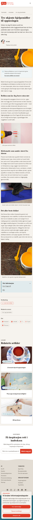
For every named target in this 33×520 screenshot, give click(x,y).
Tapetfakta (21, 485)
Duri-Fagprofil (7, 286)
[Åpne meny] (30, 3)
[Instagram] (11, 489)
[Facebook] (7, 489)
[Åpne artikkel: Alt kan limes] (16, 407)
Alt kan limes (17, 420)
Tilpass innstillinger (16, 511)
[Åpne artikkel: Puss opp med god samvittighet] (16, 381)
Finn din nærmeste (23, 473)
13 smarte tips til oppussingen (16, 367)
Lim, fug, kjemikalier (21, 12)
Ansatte (3, 471)
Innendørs (11, 12)
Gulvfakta (20, 482)
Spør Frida (20, 469)
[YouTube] (25, 489)
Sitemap (3, 482)
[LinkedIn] (22, 489)
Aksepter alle (16, 515)
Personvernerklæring (6, 478)
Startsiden (4, 12)
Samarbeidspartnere (6, 473)
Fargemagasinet (22, 480)
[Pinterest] (18, 489)
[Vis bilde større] (16, 58)
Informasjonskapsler (6, 480)
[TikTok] (14, 489)
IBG (4, 290)
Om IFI (2, 469)
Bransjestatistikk (22, 471)
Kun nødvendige (16, 506)
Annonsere (3, 475)
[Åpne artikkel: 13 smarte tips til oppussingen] (16, 355)
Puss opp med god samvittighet (16, 394)
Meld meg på (26, 451)
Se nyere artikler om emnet (11, 75)
